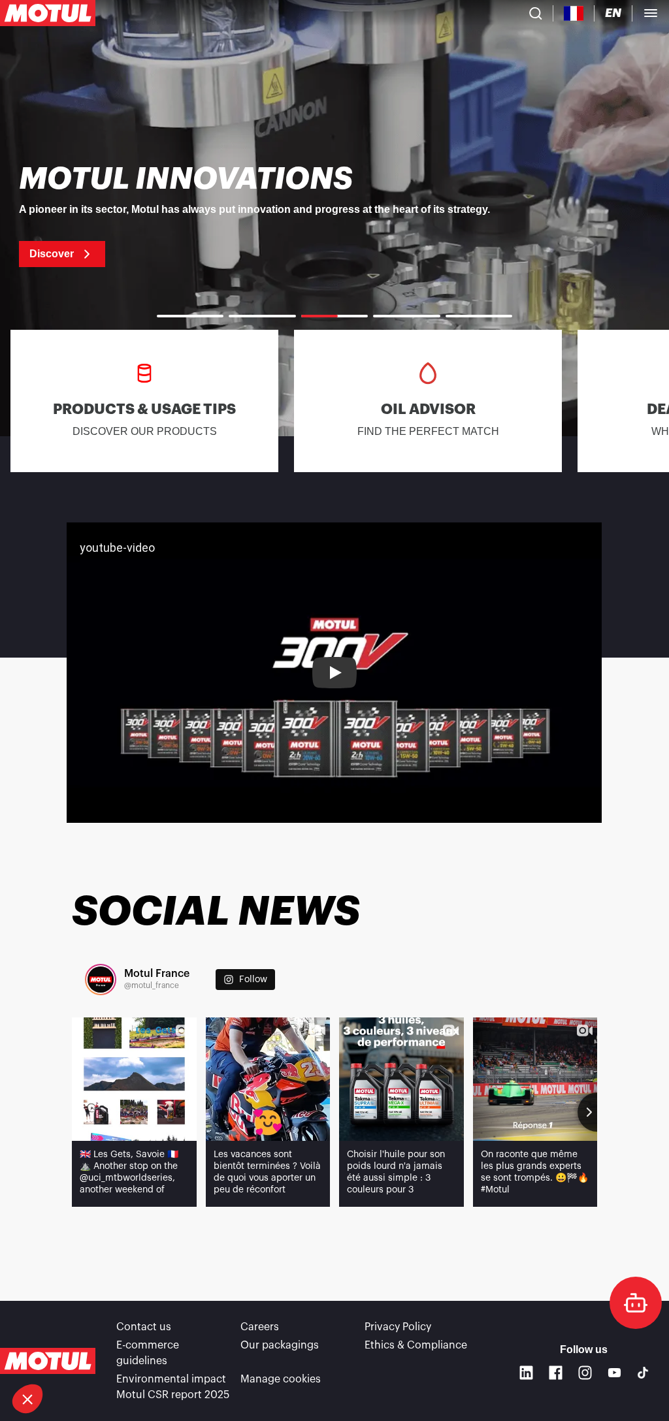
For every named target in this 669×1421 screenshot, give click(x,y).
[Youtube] (614, 1372)
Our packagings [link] (279, 1345)
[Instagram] (585, 1372)
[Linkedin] (526, 1372)
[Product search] (536, 13)
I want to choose (82, 1355)
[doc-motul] (636, 1303)
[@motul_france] (101, 979)
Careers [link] (259, 1327)
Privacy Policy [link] (398, 1327)
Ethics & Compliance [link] (416, 1345)
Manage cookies (280, 1379)
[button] (27, 1398)
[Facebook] (556, 1372)
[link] (334, 215)
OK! (218, 1355)
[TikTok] (643, 1373)
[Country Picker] (574, 13)
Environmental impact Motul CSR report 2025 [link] (172, 1387)
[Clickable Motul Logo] (47, 13)
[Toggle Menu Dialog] (651, 13)
